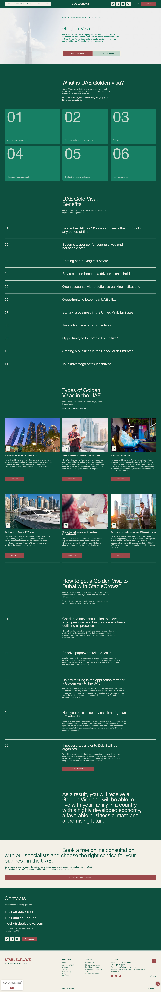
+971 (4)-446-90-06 (19, 912)
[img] (85, 435)
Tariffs (64, 969)
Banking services (92, 967)
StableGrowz (80, 4)
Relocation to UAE (92, 965)
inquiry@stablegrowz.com (24, 923)
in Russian (153, 976)
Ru (134, 4)
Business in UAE (91, 963)
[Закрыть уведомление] (21, 981)
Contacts (65, 976)
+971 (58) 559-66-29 (20, 918)
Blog (64, 974)
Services (65, 967)
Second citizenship (92, 974)
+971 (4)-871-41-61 (118, 965)
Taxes (87, 972)
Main (64, 963)
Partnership (66, 972)
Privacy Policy (151, 988)
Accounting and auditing (94, 969)
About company (68, 965)
